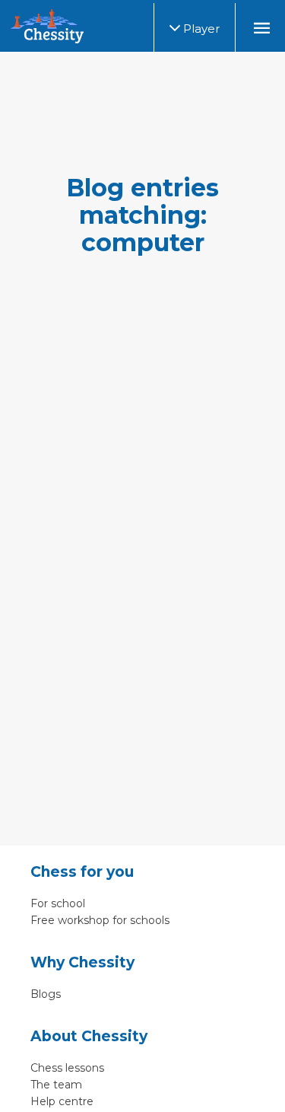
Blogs (45, 994)
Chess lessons (67, 1068)
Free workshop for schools (99, 920)
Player (200, 28)
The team (56, 1084)
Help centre (61, 1101)
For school (57, 903)
